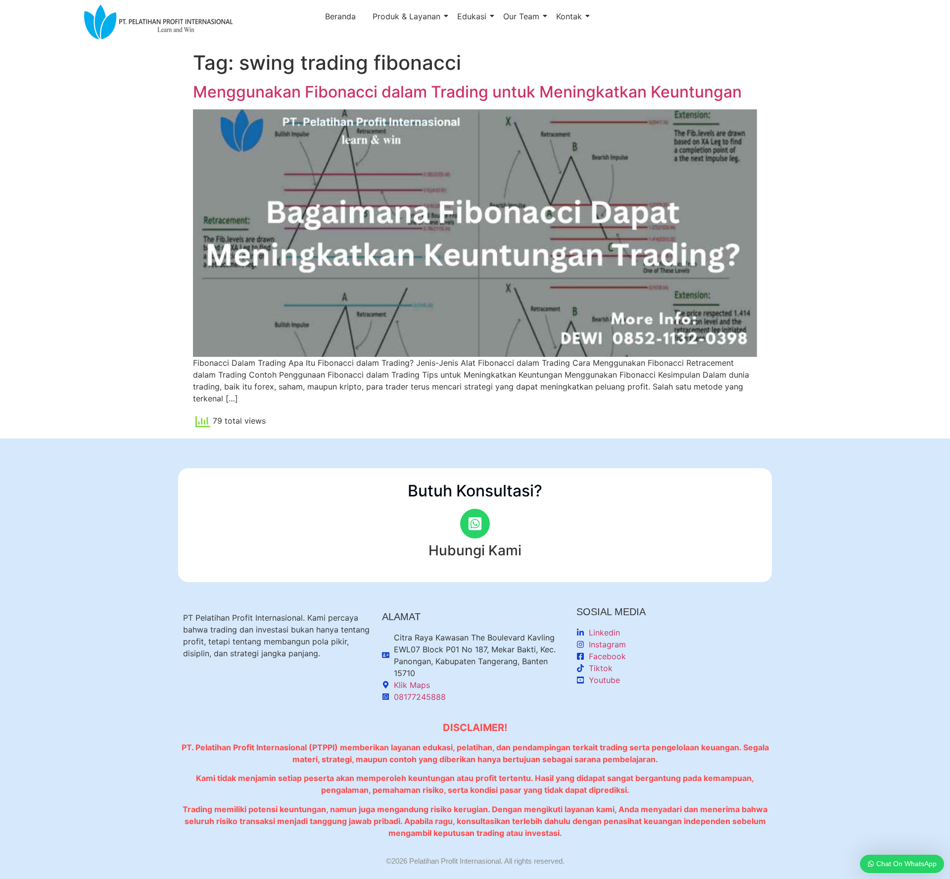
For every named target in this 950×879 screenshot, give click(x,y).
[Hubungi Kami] (475, 523)
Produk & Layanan (406, 16)
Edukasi (471, 16)
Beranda (340, 16)
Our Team (521, 16)
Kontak (569, 16)
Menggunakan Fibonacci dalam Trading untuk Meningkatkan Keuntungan (467, 91)
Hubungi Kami (475, 550)
